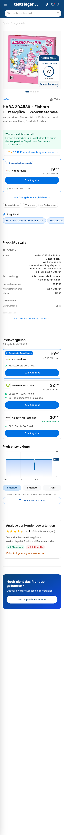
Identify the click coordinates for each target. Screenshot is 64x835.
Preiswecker (50, 205)
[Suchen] (58, 13)
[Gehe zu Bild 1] (27, 92)
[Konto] (58, 4)
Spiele (6, 23)
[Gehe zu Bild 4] (33, 92)
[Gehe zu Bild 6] (38, 92)
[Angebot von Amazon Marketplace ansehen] (32, 426)
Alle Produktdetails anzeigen (30, 318)
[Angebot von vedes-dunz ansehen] (32, 175)
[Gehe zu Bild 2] (31, 92)
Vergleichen (14, 205)
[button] (32, 465)
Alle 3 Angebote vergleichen (30, 197)
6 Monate (32, 487)
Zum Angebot (32, 180)
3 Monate (12, 487)
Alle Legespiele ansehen (32, 599)
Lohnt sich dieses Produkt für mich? (24, 220)
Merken (31, 205)
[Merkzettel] (52, 4)
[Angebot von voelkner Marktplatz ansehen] (32, 395)
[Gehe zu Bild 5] (36, 92)
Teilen (57, 99)
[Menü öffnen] (5, 4)
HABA (6, 99)
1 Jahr (52, 487)
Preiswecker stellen (34, 500)
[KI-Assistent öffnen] (47, 4)
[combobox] (33, 13)
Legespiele (19, 23)
